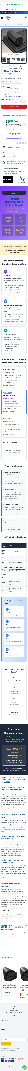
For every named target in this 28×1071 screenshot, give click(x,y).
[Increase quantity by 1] (24, 101)
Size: (11, 78)
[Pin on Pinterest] (20, 143)
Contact (3, 1048)
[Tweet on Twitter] (23, 143)
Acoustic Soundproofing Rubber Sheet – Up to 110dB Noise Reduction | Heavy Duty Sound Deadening (10, 986)
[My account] (22, 18)
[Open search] (19, 18)
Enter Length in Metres (7, 99)
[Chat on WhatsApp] (24, 1067)
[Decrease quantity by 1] (16, 101)
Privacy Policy (9, 1048)
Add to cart (14, 107)
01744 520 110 (19, 161)
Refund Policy (16, 1048)
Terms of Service (12, 1050)
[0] (25, 18)
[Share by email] (26, 143)
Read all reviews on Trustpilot (14, 138)
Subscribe (6, 1043)
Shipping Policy (4, 1050)
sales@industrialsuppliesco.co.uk (15, 163)
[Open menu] (2, 18)
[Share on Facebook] (17, 143)
